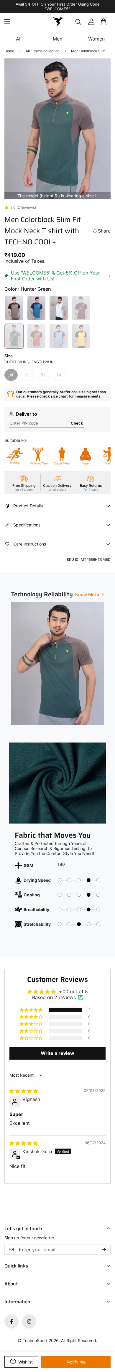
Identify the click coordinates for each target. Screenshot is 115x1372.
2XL (60, 374)
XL (43, 374)
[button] (31, 1010)
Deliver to (26, 414)
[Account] (91, 21)
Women (96, 39)
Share (104, 231)
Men (57, 39)
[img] (23, 1091)
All (19, 39)
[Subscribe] (104, 1250)
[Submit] (104, 24)
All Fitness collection (43, 51)
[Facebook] (11, 1321)
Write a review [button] (57, 1053)
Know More (87, 594)
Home (9, 51)
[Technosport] (57, 22)
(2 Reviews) (26, 207)
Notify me (76, 1361)
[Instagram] (29, 1321)
